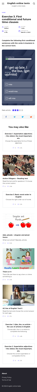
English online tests (18, 3)
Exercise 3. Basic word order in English (18, 196)
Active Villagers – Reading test (15, 178)
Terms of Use (6, 380)
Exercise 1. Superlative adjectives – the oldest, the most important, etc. (18, 136)
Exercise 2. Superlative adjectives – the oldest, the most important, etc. (18, 349)
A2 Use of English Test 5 (12, 308)
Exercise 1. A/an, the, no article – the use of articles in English (18, 325)
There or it (7, 272)
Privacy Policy (6, 377)
